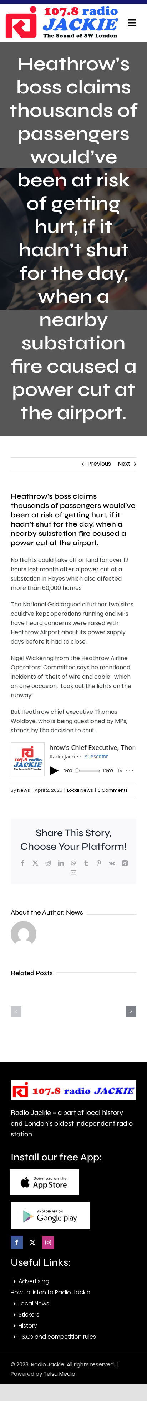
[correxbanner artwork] (61, 8)
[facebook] (17, 1242)
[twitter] (32, 1242)
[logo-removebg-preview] (73, 1083)
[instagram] (48, 1242)
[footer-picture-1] (44, 1172)
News (23, 790)
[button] (16, 1011)
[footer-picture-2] (50, 1205)
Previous (99, 464)
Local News (80, 790)
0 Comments (113, 790)
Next (124, 464)
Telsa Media (59, 1373)
